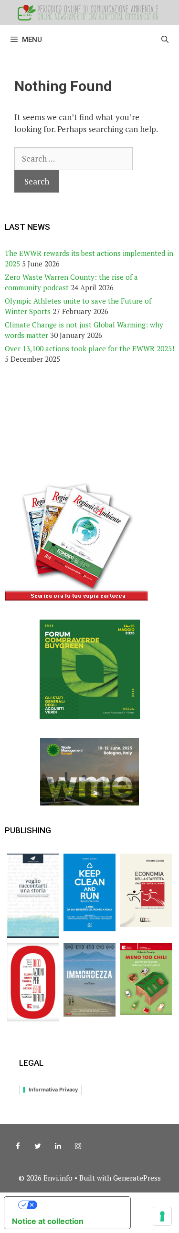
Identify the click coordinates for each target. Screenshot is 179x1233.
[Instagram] (78, 1146)
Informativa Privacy (53, 1089)
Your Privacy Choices (76, 1205)
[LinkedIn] (58, 1146)
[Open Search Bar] (165, 39)
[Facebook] (18, 1146)
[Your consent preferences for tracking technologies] (162, 1216)
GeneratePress (137, 1177)
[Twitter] (38, 1146)
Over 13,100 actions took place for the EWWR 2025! (89, 348)
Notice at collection (48, 1221)
